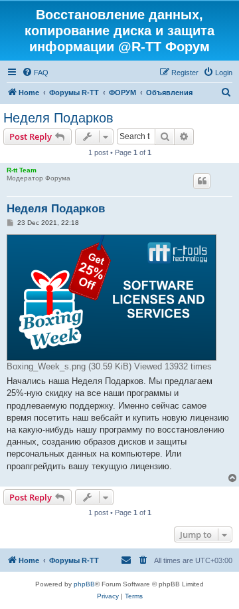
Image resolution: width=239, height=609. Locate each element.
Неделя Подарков (58, 117)
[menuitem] (35, 73)
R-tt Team (22, 170)
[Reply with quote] (201, 181)
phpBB (84, 584)
